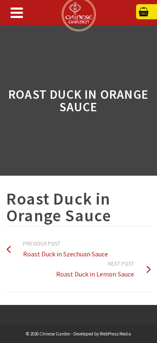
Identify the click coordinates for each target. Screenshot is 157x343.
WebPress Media (115, 334)
